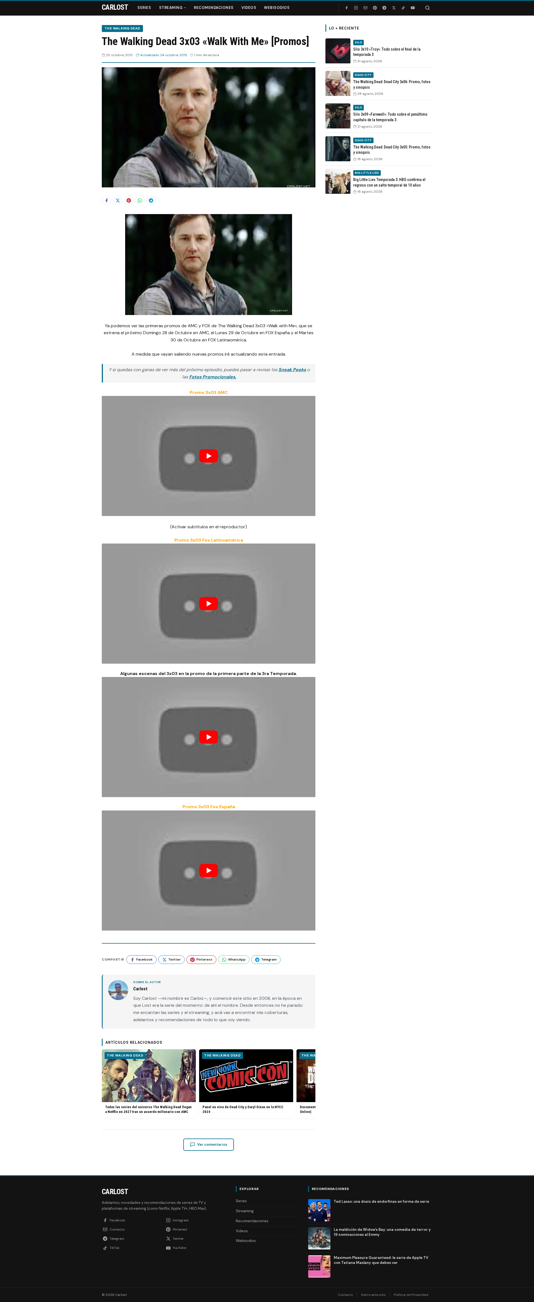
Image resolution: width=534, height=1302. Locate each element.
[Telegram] (384, 7)
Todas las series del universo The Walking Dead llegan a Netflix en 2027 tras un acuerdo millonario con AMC (148, 1109)
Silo (358, 42)
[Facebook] (346, 7)
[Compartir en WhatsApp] (140, 200)
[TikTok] (403, 7)
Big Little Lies (367, 173)
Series (144, 7)
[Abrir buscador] (427, 8)
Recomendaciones (214, 7)
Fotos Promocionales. (212, 377)
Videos (248, 7)
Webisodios (277, 7)
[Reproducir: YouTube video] (208, 456)
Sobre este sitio (373, 1295)
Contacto (345, 1295)
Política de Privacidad (411, 1295)
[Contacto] (365, 7)
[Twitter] (393, 7)
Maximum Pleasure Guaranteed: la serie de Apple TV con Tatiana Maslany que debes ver (381, 1260)
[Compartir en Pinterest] (129, 200)
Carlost (115, 1191)
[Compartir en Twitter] (117, 200)
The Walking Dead (122, 28)
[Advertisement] (379, 284)
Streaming (171, 7)
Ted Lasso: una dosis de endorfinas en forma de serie (381, 1201)
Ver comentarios (212, 1144)
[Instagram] (356, 7)
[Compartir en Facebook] (106, 200)
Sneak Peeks (292, 370)
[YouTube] (412, 7)
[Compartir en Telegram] (151, 200)
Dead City (363, 75)
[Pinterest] (374, 7)
